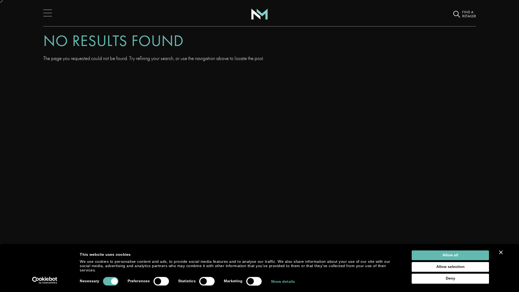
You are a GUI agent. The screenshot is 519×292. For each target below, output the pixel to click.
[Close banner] (501, 252)
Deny (450, 279)
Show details (283, 282)
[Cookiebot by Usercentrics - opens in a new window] (44, 280)
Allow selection (450, 267)
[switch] (161, 281)
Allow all (450, 255)
